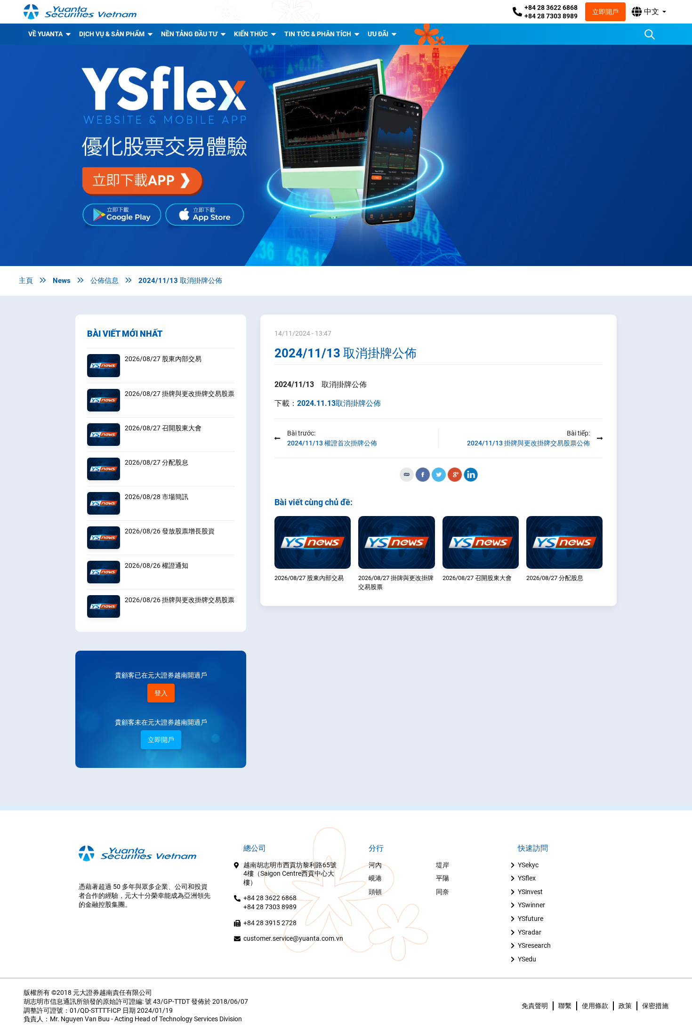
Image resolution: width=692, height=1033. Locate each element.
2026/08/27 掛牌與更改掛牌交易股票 (179, 393)
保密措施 (655, 1005)
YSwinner (531, 905)
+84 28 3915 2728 (270, 923)
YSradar (529, 932)
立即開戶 (605, 12)
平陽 (442, 878)
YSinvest (530, 892)
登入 (161, 693)
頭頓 (375, 892)
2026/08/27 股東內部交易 (163, 359)
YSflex (527, 878)
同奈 (442, 892)
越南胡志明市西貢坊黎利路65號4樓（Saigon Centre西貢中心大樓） (290, 873)
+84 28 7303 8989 (551, 16)
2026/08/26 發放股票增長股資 (170, 531)
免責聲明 (535, 1005)
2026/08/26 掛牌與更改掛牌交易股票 (179, 600)
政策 (625, 1005)
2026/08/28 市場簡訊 (156, 496)
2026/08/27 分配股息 (156, 462)
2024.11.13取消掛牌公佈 (339, 403)
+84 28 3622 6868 (551, 7)
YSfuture (530, 918)
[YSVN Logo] (80, 11)
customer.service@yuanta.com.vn (293, 938)
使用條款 (595, 1005)
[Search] (649, 34)
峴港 (375, 878)
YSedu (527, 959)
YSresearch (534, 945)
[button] (648, 11)
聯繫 (564, 1005)
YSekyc (528, 865)
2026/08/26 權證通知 (156, 565)
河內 (375, 865)
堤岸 (442, 865)
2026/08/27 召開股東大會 (163, 428)
